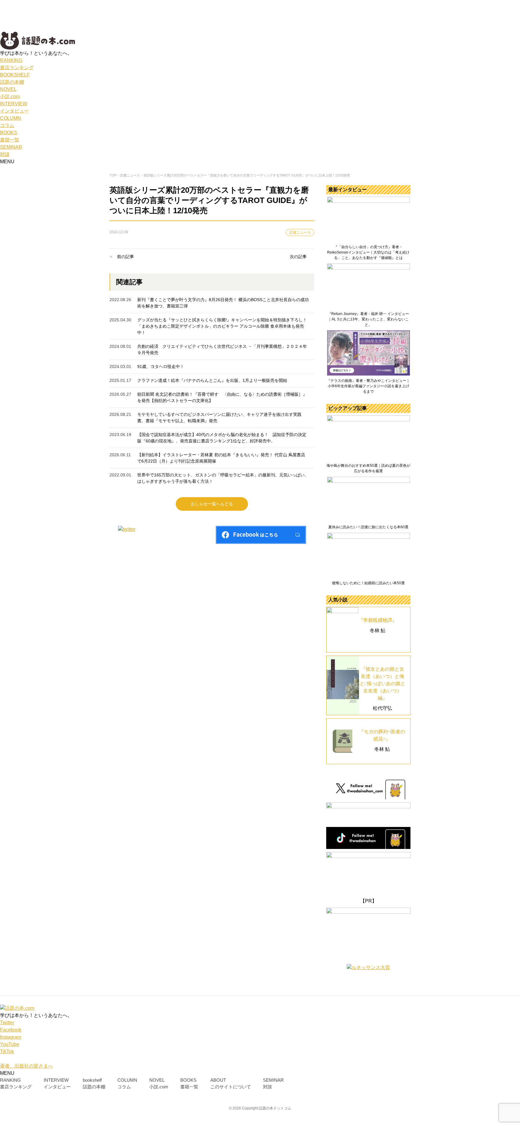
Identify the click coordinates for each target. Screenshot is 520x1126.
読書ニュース (300, 232)
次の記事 (298, 256)
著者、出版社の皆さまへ (26, 1065)
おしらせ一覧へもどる (212, 503)
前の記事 (125, 256)
